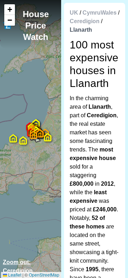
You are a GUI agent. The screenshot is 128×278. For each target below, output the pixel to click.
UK (74, 13)
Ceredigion (85, 21)
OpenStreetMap (44, 275)
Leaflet (14, 275)
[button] (33, 135)
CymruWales (99, 13)
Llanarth (81, 30)
